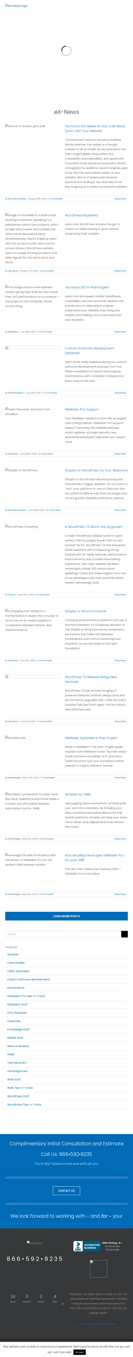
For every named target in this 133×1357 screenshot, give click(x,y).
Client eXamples (18, 971)
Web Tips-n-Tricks (20, 1088)
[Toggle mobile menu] (126, 6)
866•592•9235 (75, 1154)
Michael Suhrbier (17, 198)
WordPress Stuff (18, 1096)
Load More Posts (66, 916)
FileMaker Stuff (17, 1004)
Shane (11, 594)
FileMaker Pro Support (82, 409)
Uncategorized (17, 1071)
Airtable (12, 954)
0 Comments (56, 198)
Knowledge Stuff (18, 1029)
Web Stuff (14, 1079)
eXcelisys (13, 270)
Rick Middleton (16, 392)
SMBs (10, 1054)
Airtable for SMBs (78, 794)
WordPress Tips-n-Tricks (24, 1105)
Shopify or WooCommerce (85, 611)
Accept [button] (80, 1352)
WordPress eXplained (81, 215)
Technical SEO (17, 1063)
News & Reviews (18, 1046)
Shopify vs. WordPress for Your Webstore (96, 470)
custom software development (28, 979)
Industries (13, 1021)
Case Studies (16, 963)
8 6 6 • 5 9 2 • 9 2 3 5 (34, 1259)
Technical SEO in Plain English (87, 287)
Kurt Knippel (14, 777)
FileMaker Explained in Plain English (91, 738)
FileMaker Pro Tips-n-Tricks (26, 996)
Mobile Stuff (15, 1038)
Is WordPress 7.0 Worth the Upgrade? (93, 527)
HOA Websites (17, 1013)
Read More (120, 198)
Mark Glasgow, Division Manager (98, 1323)
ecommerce (15, 988)
